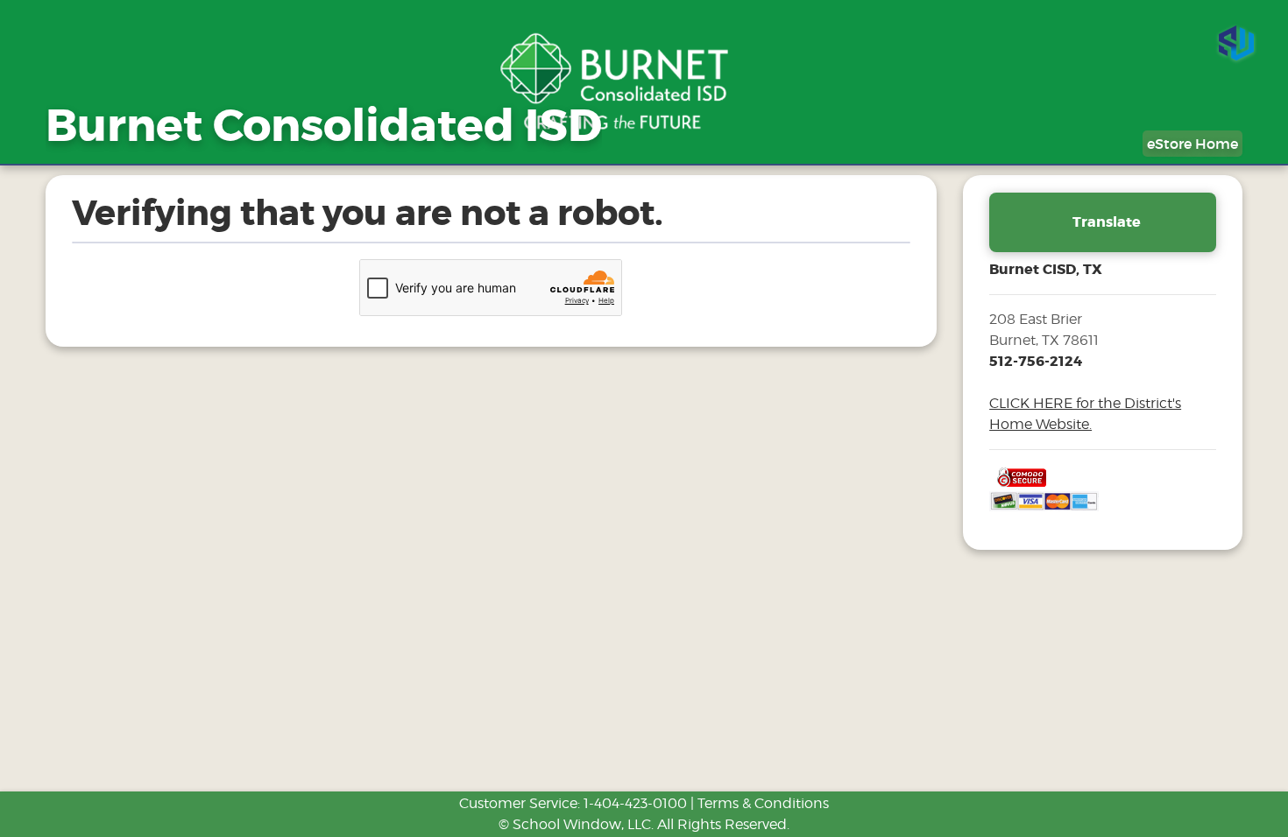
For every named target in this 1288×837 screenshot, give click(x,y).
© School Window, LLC (575, 824)
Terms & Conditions (763, 803)
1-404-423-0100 (635, 803)
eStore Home (1192, 143)
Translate (1106, 222)
